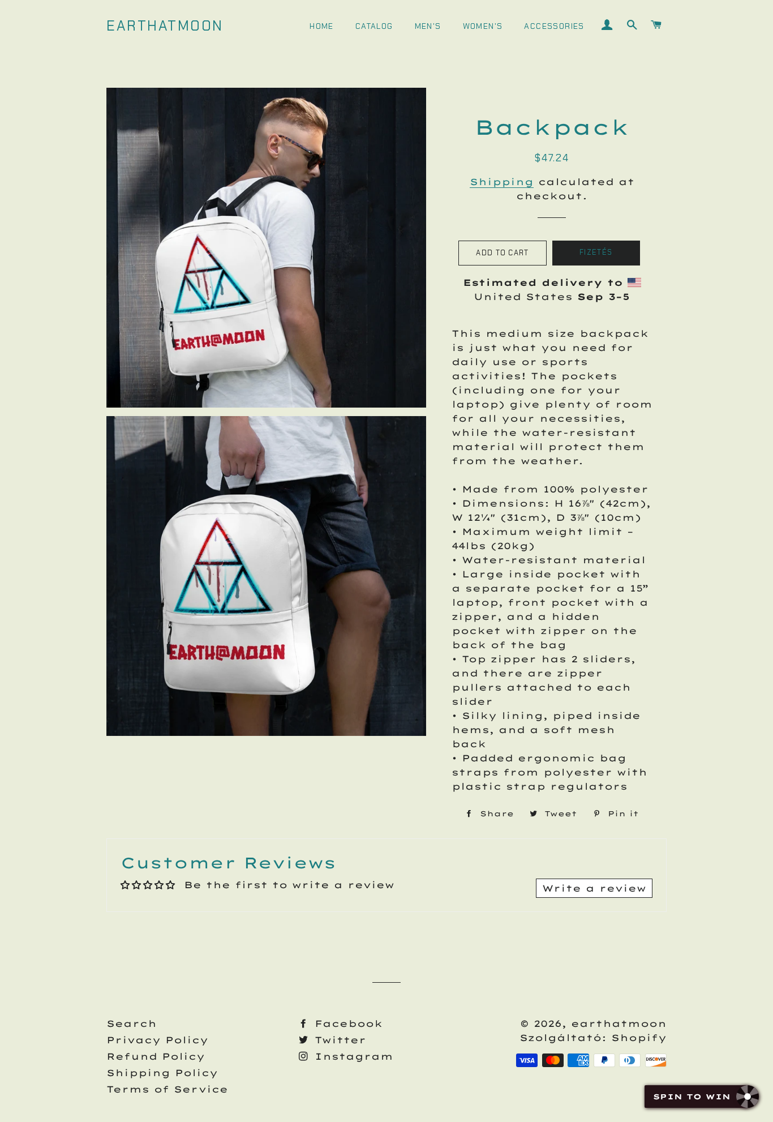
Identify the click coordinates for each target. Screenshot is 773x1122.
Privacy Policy (157, 1040)
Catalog (374, 26)
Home (322, 26)
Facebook (346, 1023)
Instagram (351, 1056)
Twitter (338, 1040)
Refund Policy (155, 1056)
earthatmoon (165, 25)
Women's (483, 26)
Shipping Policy (162, 1072)
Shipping (502, 181)
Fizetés (595, 252)
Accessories (554, 26)
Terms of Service (167, 1089)
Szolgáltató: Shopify (593, 1037)
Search (131, 1023)
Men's (428, 26)
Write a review (594, 888)
